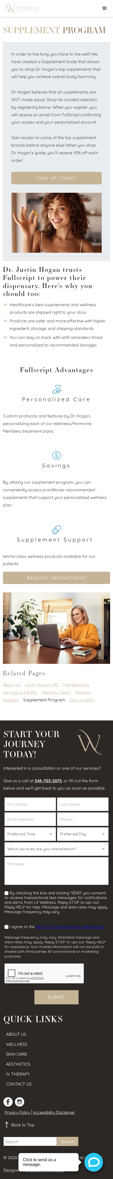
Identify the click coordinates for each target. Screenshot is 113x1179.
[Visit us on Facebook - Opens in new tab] (8, 1101)
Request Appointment (56, 578)
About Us (11, 684)
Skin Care (16, 1054)
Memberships (76, 684)
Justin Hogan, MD (42, 684)
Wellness (16, 1044)
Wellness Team (56, 692)
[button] (104, 8)
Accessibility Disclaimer (54, 1112)
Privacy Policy (17, 1112)
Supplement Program (44, 699)
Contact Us (19, 1084)
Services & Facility (20, 692)
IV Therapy (18, 1074)
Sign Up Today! (56, 178)
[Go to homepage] (22, 8)
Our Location (81, 699)
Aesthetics (18, 1064)
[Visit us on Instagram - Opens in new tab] (19, 1101)
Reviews (83, 692)
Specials (11, 699)
